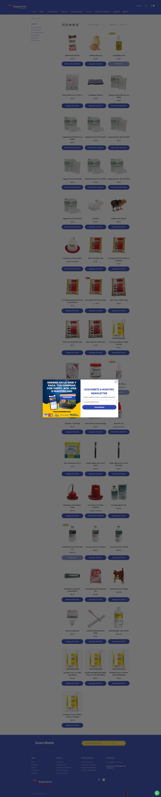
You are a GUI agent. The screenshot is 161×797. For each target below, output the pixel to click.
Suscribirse (99, 407)
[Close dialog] (116, 381)
